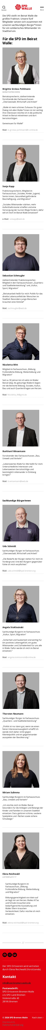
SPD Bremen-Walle (19, 1017)
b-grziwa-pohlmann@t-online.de (23, 130)
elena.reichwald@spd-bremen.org (23, 922)
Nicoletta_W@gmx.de (17, 394)
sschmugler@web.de (17, 308)
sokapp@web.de (17, 219)
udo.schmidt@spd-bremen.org (22, 570)
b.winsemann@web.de (18, 481)
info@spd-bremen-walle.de (16, 982)
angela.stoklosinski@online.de (22, 657)
